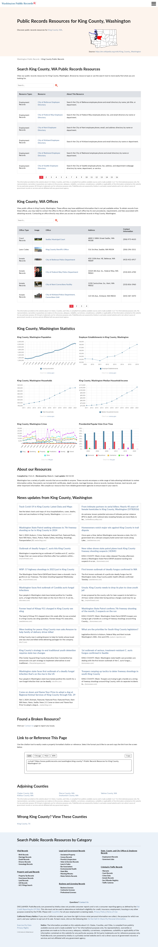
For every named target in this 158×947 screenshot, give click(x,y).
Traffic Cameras (107, 883)
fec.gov (112, 459)
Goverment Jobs (108, 859)
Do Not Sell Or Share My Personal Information (106, 919)
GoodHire (56, 912)
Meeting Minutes (66, 874)
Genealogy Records (26, 864)
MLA (46, 756)
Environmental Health (68, 869)
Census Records (66, 857)
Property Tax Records (26, 876)
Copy (128, 756)
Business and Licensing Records (72, 884)
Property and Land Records (28, 872)
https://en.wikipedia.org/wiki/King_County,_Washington (118, 52)
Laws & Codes (65, 864)
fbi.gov (50, 459)
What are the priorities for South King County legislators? (110, 629)
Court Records (107, 873)
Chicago (37, 756)
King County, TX (23, 824)
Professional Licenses (68, 892)
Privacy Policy (99, 912)
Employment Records (110, 857)
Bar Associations (66, 867)
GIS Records (23, 883)
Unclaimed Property (67, 855)
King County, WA (55, 30)
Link (29, 756)
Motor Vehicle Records (68, 876)
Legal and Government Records (72, 851)
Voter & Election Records (69, 862)
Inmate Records (108, 878)
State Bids (64, 871)
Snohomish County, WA (68, 795)
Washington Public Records (28, 59)
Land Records (23, 880)
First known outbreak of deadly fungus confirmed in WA (109, 569)
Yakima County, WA (109, 793)
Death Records (24, 859)
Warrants (105, 871)
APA (54, 756)
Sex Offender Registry (110, 880)
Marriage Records (25, 857)
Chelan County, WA (25, 793)
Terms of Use (112, 912)
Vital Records (22, 851)
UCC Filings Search (25, 885)
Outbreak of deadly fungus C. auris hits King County (45, 548)
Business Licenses (66, 888)
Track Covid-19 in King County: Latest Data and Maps (45, 507)
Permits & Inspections (68, 859)
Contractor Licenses (67, 890)
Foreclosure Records (26, 878)
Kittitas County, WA (25, 795)
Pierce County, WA (66, 793)
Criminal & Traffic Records (111, 867)
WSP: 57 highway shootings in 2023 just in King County (46, 569)
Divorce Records (25, 862)
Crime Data (106, 876)
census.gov (50, 373)
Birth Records (23, 855)
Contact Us (29, 726)
